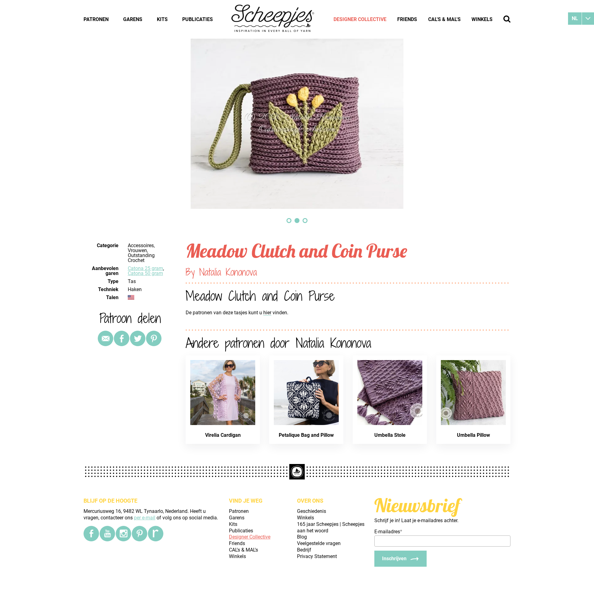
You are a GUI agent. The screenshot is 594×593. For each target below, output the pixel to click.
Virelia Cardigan (223, 435)
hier (267, 313)
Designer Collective (360, 19)
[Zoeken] (506, 19)
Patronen (96, 19)
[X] (137, 338)
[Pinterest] (153, 338)
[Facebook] (91, 533)
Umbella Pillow (473, 435)
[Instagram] (123, 533)
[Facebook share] (121, 338)
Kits (162, 19)
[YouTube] (107, 533)
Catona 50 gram (145, 273)
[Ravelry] (155, 533)
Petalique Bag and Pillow (306, 435)
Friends (407, 19)
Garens (132, 19)
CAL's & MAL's (444, 19)
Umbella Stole (390, 435)
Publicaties (197, 19)
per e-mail (144, 518)
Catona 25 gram (145, 268)
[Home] (273, 19)
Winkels (482, 19)
